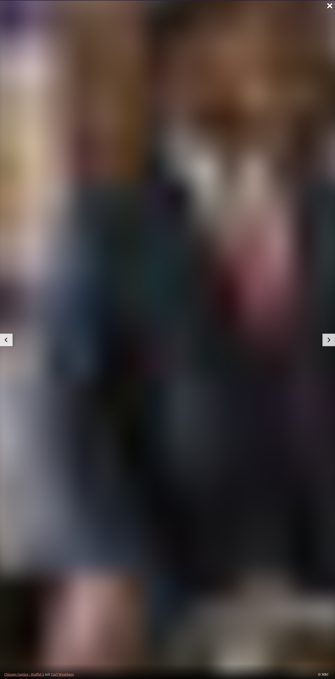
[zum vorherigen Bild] (6, 340)
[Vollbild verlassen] (330, 6)
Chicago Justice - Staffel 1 (24, 674)
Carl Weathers (62, 674)
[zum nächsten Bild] (328, 340)
